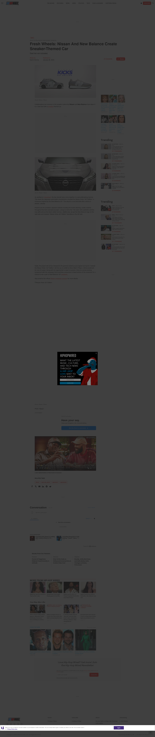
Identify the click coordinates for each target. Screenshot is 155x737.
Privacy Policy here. (12, 729)
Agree (118, 728)
